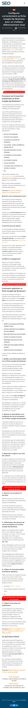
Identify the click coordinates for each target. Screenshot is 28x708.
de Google (11, 59)
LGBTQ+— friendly (15, 586)
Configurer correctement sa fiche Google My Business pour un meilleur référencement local (14, 19)
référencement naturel (8, 176)
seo (14, 9)
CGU (21, 700)
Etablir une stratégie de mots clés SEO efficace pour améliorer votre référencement (13, 631)
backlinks (12, 50)
